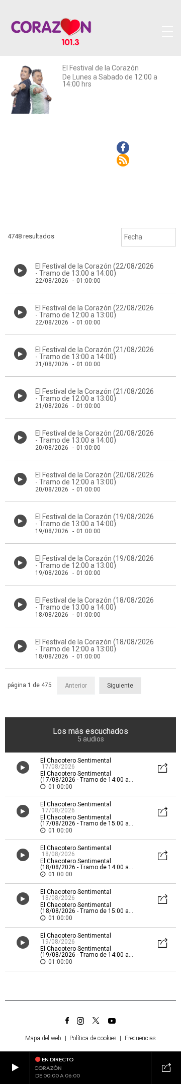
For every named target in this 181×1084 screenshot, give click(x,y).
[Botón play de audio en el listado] (20, 270)
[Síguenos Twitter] (96, 1021)
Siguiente (120, 685)
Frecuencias (140, 1038)
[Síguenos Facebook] (67, 1021)
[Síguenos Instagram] (80, 1021)
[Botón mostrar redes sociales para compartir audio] (163, 769)
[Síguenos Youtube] (112, 1021)
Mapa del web (43, 1038)
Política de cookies (93, 1038)
